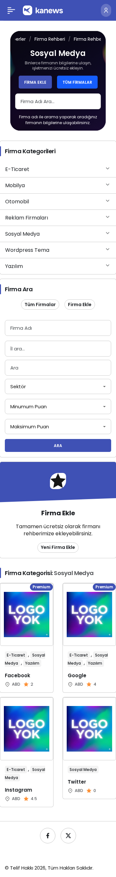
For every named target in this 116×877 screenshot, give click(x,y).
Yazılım (14, 266)
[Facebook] (26, 638)
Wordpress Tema (27, 250)
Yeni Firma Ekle (58, 547)
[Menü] (11, 10)
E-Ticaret (17, 169)
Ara (58, 445)
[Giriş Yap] (106, 10)
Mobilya (15, 185)
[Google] (89, 638)
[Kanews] (43, 10)
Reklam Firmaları (26, 217)
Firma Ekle (35, 82)
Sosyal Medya (22, 234)
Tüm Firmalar (77, 82)
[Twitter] (89, 748)
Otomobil (17, 201)
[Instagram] (26, 752)
